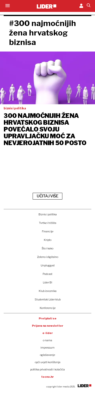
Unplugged (48, 265)
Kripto (47, 240)
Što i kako (47, 248)
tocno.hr (47, 376)
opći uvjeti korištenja (47, 362)
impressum (47, 347)
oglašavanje (47, 355)
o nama (47, 340)
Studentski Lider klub (48, 299)
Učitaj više (47, 196)
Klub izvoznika (48, 291)
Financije (47, 231)
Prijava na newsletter (47, 325)
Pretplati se (48, 318)
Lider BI (47, 282)
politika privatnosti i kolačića (47, 369)
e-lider (47, 333)
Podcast (47, 274)
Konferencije (48, 308)
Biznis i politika (47, 214)
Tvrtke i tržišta (47, 223)
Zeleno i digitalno (47, 257)
